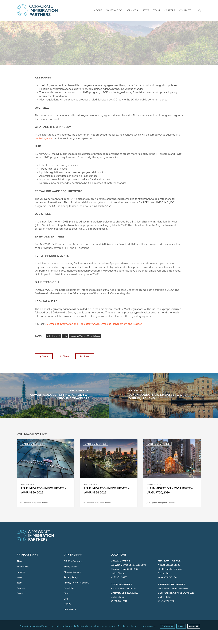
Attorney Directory (72, 572)
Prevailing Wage (77, 336)
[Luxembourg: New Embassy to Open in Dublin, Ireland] (163, 395)
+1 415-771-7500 (166, 601)
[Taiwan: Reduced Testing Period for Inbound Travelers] (54, 395)
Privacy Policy (71, 577)
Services (21, 572)
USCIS (67, 604)
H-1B (65, 336)
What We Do (23, 566)
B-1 (48, 336)
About (19, 561)
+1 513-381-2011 (119, 601)
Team (19, 582)
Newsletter (69, 588)
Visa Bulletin (70, 609)
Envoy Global (70, 566)
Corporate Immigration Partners (35, 503)
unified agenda (43, 138)
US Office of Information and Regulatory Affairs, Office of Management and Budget (93, 324)
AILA (66, 593)
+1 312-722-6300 (119, 577)
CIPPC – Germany (73, 561)
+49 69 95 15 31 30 (167, 577)
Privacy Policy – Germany (76, 582)
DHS (66, 598)
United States (109, 53)
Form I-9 (56, 336)
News (19, 577)
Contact (20, 593)
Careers (21, 588)
